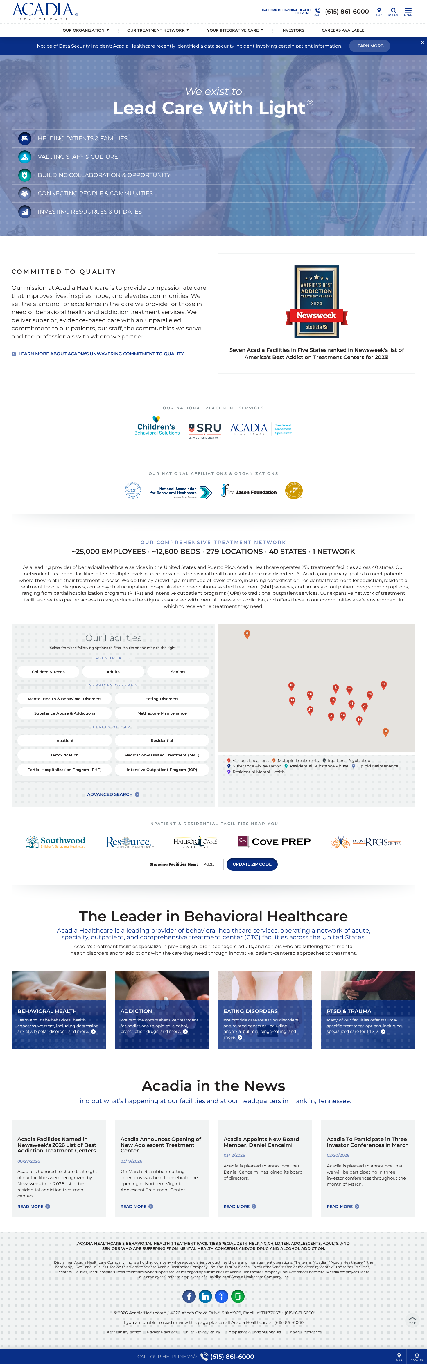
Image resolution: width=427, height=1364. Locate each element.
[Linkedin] (205, 1296)
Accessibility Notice (124, 1332)
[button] (247, 634)
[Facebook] (189, 1296)
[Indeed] (221, 1296)
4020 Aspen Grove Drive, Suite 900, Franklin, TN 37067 (225, 1313)
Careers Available (343, 30)
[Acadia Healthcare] (99, 11)
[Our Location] (379, 11)
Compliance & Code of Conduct (253, 1332)
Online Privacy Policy (201, 1332)
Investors (292, 30)
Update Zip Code (252, 864)
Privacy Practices (162, 1332)
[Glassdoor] (238, 1296)
